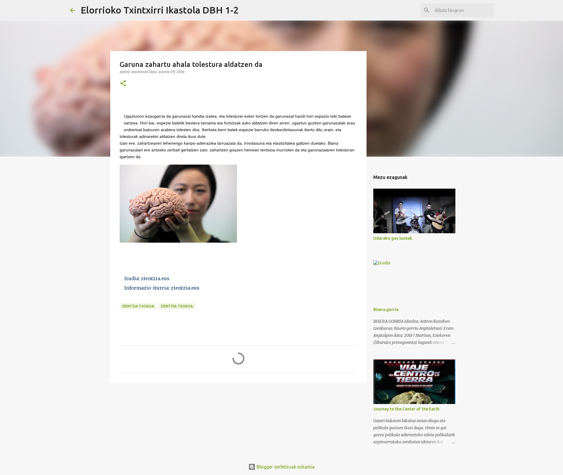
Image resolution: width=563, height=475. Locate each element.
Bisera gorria (385, 309)
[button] (123, 84)
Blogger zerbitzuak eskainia (285, 466)
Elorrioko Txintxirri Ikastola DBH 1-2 (160, 10)
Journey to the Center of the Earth (406, 409)
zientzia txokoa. (177, 306)
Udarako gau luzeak (392, 238)
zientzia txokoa (138, 306)
